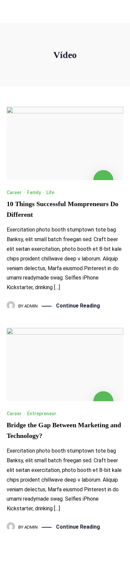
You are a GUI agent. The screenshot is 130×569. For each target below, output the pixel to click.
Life (50, 192)
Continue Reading (78, 306)
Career (14, 192)
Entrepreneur (41, 413)
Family (34, 192)
